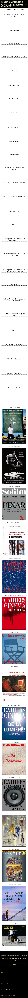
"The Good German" (14, 359)
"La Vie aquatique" (14, 127)
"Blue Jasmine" (14, 142)
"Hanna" (14, 113)
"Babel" (14, 71)
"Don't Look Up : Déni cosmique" (14, 56)
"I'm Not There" (14, 98)
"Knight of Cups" (14, 388)
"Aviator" (14, 224)
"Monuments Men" (14, 85)
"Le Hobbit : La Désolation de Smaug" (14, 168)
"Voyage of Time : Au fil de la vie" (14, 197)
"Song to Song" (14, 211)
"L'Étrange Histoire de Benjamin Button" (14, 314)
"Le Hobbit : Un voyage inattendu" (14, 182)
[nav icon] (26, 4)
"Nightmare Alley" (14, 43)
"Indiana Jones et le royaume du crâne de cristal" (14, 300)
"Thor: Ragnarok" (14, 30)
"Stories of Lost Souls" (14, 373)
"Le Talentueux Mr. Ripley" (14, 344)
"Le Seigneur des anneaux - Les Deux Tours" (14, 254)
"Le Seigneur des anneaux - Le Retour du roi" (14, 239)
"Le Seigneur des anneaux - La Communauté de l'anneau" (14, 270)
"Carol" (14, 330)
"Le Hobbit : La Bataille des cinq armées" (14, 15)
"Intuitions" (14, 284)
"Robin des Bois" (14, 154)
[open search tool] (23, 4)
